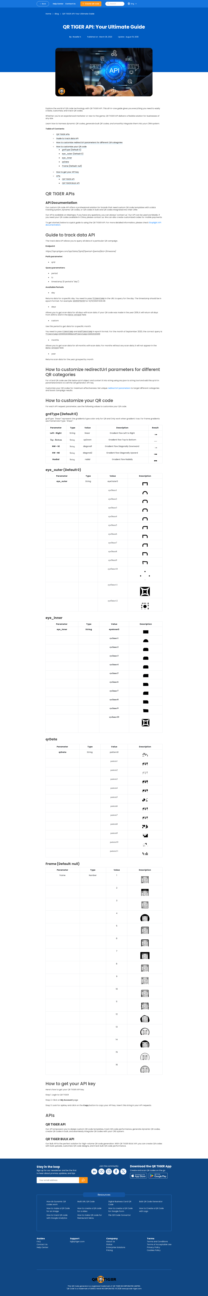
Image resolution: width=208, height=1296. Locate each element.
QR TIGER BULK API (71, 183)
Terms (150, 1238)
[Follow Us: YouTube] (101, 1172)
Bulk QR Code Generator (151, 1201)
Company (112, 1238)
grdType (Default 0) (71, 149)
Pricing (109, 1250)
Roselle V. (77, 37)
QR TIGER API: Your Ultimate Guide (78, 13)
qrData (65, 161)
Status (109, 1244)
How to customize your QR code (71, 146)
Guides (41, 1238)
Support (74, 1238)
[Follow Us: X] (123, 1172)
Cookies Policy (154, 1250)
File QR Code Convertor (119, 1215)
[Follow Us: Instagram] (109, 1172)
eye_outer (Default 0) (72, 153)
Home (48, 13)
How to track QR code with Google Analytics (57, 1216)
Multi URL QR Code (86, 1201)
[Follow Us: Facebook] (116, 1172)
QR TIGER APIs (63, 134)
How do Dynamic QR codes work (56, 1203)
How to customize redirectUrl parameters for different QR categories (89, 142)
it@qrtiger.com (77, 1241)
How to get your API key (67, 172)
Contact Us (42, 1244)
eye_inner (67, 157)
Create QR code (92, 4)
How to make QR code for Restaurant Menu (89, 1216)
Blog (57, 13)
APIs (58, 176)
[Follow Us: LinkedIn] (94, 1172)
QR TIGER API (68, 179)
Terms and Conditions (157, 1241)
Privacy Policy (153, 1247)
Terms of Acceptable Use (159, 1244)
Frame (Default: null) (72, 166)
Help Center (42, 1247)
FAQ (39, 1241)
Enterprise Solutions (115, 1247)
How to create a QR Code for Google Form (120, 1210)
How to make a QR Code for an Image (58, 1210)
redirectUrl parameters (119, 388)
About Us (110, 1241)
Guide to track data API (67, 138)
